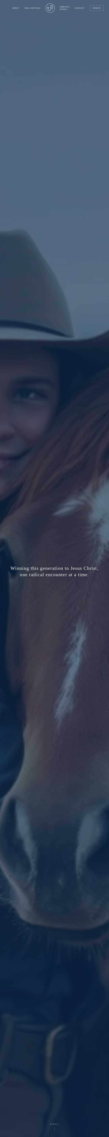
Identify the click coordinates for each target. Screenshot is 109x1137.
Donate (97, 8)
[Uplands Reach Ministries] (50, 8)
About (15, 8)
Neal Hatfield (33, 8)
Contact (80, 8)
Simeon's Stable (65, 8)
